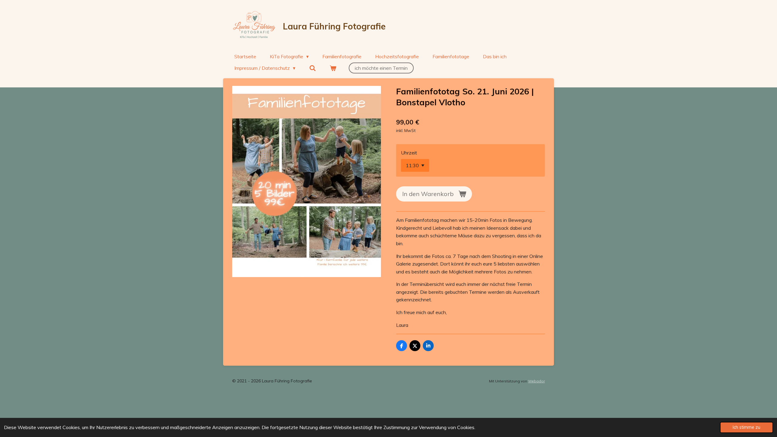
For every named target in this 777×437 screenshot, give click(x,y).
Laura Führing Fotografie (334, 26)
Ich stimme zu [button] (746, 427)
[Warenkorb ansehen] (333, 68)
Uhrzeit (409, 153)
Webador (536, 381)
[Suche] (312, 68)
